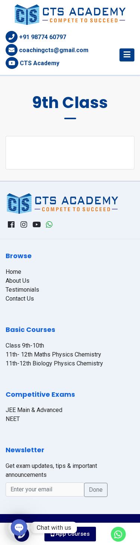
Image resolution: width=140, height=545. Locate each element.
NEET (13, 418)
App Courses (72, 533)
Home (13, 271)
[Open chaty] (19, 527)
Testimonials (22, 289)
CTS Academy (39, 63)
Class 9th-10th (25, 345)
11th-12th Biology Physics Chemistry (54, 363)
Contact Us (20, 298)
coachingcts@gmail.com (53, 50)
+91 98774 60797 (42, 37)
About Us (17, 280)
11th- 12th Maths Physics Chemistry (53, 354)
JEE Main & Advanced (34, 409)
